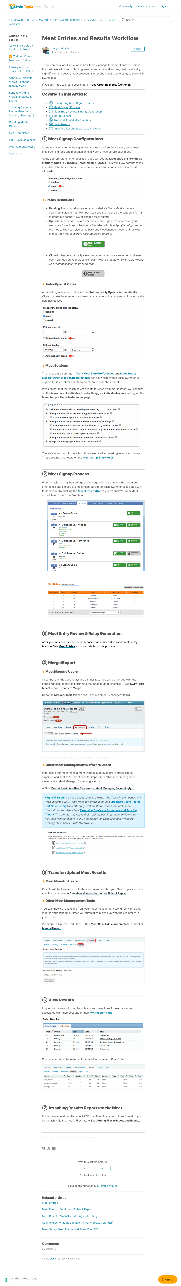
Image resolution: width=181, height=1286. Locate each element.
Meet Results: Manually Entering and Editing (69, 1216)
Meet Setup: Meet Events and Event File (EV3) (71, 1229)
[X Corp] (48, 1148)
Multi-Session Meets (22, 140)
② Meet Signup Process (64, 107)
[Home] (31, 6)
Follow (137, 48)
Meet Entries (50, 1202)
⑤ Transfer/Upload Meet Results (70, 120)
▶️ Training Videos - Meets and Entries (22, 58)
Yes (84, 1168)
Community (125, 6)
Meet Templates (19, 133)
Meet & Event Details (22, 146)
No (102, 1168)
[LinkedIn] (54, 1148)
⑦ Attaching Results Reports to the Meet (75, 128)
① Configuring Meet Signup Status (71, 103)
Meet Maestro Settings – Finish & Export (67, 1209)
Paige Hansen (60, 48)
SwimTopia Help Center (22, 20)
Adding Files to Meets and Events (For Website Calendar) (77, 1222)
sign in (53, 1258)
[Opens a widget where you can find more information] (167, 1279)
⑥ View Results (59, 124)
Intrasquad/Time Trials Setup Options (21, 69)
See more (15, 153)
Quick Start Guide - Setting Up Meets (21, 47)
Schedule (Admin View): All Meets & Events (20, 96)
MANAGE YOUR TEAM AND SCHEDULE (60, 20)
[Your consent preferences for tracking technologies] (6, 1279)
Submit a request (146, 6)
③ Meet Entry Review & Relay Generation (75, 111)
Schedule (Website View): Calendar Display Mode (21, 82)
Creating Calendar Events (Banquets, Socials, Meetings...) (21, 111)
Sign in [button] (164, 6)
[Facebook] (43, 1148)
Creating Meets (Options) (18, 124)
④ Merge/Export (60, 115)
